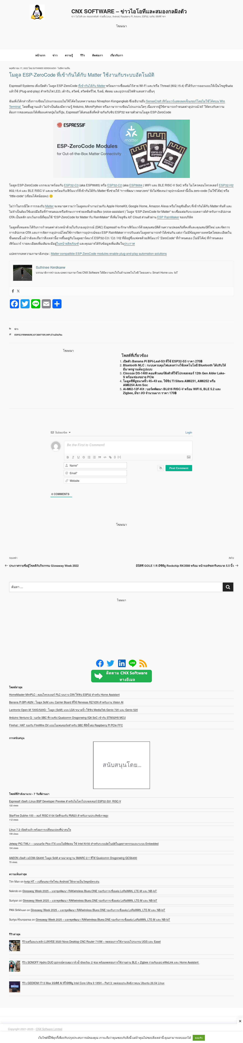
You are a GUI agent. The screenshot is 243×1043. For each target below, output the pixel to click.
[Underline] (78, 457)
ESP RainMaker (168, 217)
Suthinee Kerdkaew (44, 68)
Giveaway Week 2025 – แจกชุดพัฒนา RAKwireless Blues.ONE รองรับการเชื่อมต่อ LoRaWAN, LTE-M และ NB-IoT (89, 891)
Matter (49, 206)
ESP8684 (135, 185)
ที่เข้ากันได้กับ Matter (91, 85)
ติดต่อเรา (97, 55)
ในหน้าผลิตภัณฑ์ (67, 243)
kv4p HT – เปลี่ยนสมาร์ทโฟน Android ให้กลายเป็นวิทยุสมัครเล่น (61, 881)
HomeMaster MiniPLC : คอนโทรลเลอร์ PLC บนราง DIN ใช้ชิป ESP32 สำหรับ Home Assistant (64, 694)
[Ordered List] (89, 457)
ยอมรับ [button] (199, 1038)
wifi (48, 334)
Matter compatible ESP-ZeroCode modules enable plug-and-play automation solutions (109, 253)
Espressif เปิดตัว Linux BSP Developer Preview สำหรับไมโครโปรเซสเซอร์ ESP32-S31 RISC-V (65, 801)
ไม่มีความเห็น (64, 68)
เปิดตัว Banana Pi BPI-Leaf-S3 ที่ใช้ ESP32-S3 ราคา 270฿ (163, 361)
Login (188, 432)
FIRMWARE (26, 334)
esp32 (17, 334)
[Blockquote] (99, 457)
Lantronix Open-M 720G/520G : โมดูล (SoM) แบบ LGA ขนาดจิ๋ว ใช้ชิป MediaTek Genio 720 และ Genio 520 (73, 710)
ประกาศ (129, 243)
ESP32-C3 (71, 185)
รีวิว (82, 55)
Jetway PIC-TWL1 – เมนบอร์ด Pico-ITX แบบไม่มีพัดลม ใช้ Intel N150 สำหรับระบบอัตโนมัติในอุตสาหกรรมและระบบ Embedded (84, 843)
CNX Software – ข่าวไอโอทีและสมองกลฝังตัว (129, 11)
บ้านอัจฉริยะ (56, 334)
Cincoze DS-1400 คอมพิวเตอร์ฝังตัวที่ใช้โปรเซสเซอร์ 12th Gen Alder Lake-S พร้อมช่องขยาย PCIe (174, 375)
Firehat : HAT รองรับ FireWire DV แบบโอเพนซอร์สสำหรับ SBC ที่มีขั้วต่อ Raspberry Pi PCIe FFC (66, 725)
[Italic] (73, 457)
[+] (119, 457)
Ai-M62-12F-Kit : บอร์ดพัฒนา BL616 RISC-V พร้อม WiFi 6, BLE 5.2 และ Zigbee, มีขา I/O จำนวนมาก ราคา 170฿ (172, 391)
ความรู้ (69, 55)
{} (115, 457)
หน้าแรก (40, 55)
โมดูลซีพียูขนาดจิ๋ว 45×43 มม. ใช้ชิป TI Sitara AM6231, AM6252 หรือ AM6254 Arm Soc (169, 383)
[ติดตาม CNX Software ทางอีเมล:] (121, 676)
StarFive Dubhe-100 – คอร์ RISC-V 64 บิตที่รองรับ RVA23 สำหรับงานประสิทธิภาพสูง (58, 815)
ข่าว (55, 55)
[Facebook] (13, 291)
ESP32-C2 (114, 185)
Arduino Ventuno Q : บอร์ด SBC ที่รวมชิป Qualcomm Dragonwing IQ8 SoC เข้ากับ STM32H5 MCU (67, 717)
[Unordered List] (94, 457)
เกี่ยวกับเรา (116, 55)
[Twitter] (18, 291)
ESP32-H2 (226, 185)
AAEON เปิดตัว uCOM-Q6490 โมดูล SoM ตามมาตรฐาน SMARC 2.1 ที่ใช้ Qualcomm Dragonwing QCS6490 (73, 858)
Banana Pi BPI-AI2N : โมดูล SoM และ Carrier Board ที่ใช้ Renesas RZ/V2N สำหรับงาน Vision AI (66, 702)
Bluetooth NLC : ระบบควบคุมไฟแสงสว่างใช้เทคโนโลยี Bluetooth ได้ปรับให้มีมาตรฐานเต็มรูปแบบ (174, 367)
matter (41, 334)
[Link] (110, 457)
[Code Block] (105, 457)
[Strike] (83, 457)
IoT (34, 334)
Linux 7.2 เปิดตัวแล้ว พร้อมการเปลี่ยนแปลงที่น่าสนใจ (40, 829)
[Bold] (67, 457)
